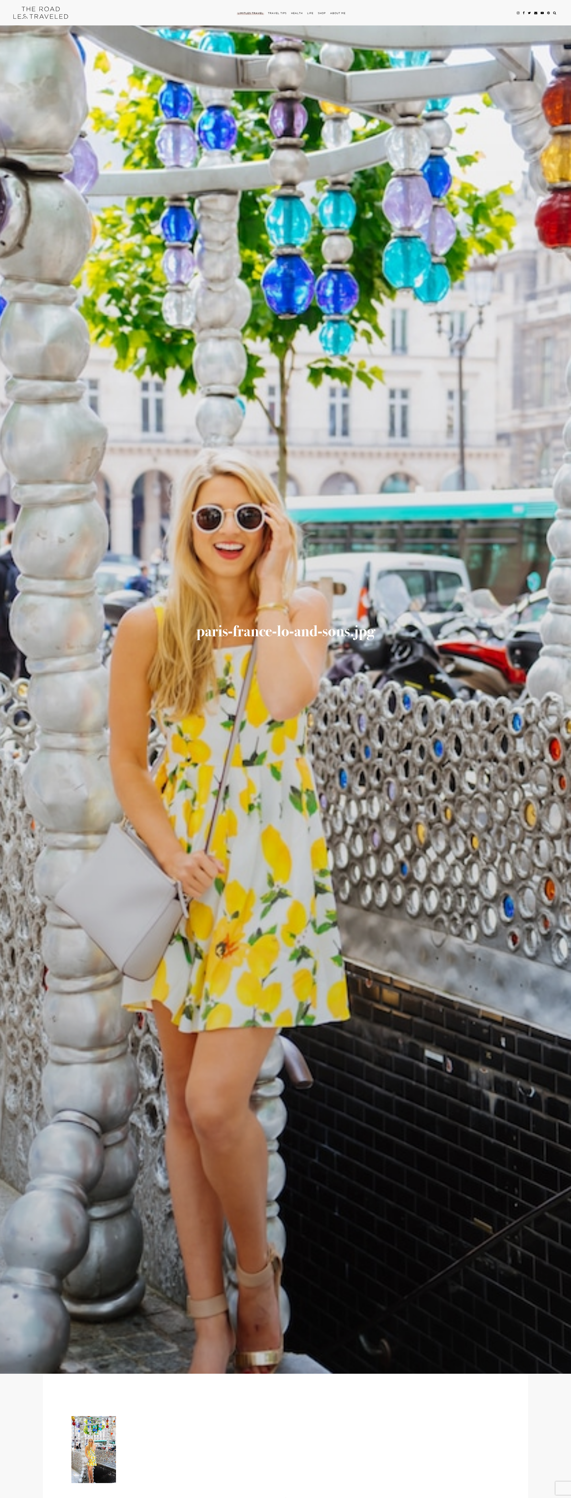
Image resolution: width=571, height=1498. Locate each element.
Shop (322, 13)
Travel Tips (277, 13)
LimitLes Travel (250, 13)
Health (297, 13)
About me (337, 13)
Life (310, 13)
